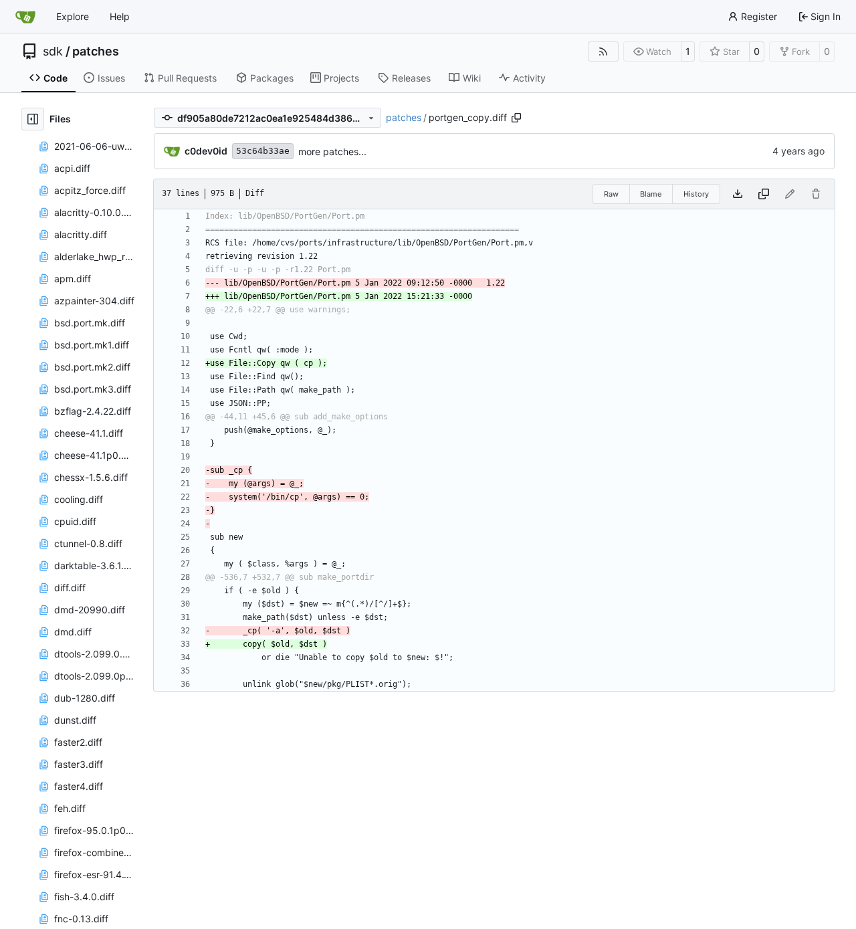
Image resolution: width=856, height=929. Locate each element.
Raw (611, 194)
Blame (650, 194)
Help (120, 16)
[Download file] (737, 194)
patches (95, 51)
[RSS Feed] (603, 51)
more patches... (332, 151)
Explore (72, 16)
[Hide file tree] (32, 119)
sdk (53, 51)
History (696, 194)
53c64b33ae (263, 151)
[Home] (25, 17)
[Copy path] (516, 117)
